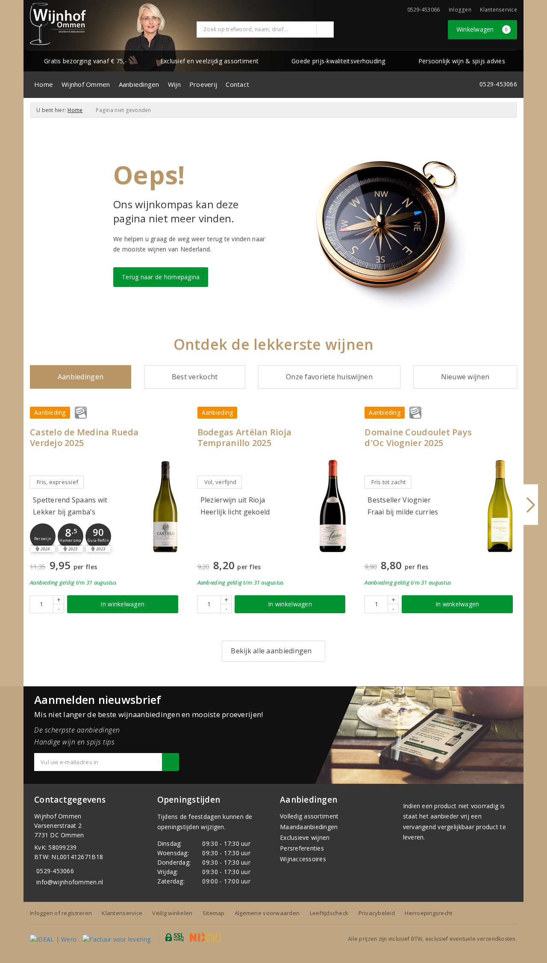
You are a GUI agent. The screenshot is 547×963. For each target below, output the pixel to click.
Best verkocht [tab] (195, 376)
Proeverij (203, 84)
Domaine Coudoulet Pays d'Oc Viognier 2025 (418, 437)
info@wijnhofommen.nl (69, 882)
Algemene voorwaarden (267, 913)
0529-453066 (55, 871)
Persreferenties (302, 848)
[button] (43, 536)
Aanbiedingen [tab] (80, 376)
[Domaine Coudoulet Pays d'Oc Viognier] (500, 506)
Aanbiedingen (139, 84)
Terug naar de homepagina (161, 277)
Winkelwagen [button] (482, 29)
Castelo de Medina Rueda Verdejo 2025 (84, 437)
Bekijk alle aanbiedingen (271, 651)
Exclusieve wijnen (305, 837)
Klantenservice (498, 9)
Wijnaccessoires (303, 859)
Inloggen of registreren (61, 913)
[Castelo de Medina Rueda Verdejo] (165, 506)
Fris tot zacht (388, 482)
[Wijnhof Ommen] (58, 24)
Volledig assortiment (309, 816)
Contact (237, 84)
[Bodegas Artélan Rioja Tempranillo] (332, 506)
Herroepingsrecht (428, 913)
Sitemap (214, 913)
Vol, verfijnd (220, 482)
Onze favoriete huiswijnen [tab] (329, 376)
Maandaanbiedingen (309, 827)
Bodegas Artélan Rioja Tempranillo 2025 (244, 437)
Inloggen (460, 9)
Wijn (174, 84)
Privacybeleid (377, 913)
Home (43, 84)
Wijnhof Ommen (86, 84)
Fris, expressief (57, 482)
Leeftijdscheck (329, 913)
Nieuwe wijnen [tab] (465, 376)
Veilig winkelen (172, 913)
